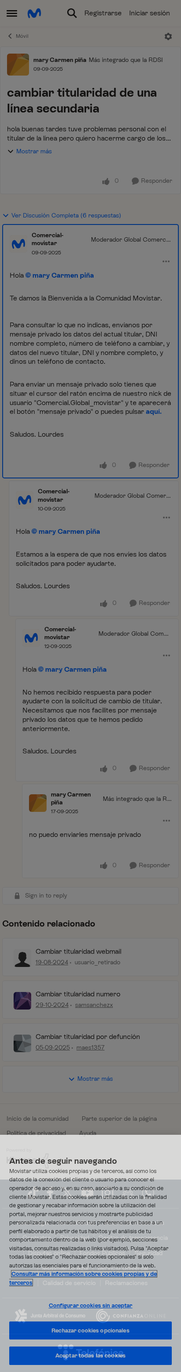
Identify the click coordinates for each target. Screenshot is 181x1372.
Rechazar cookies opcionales (90, 1330)
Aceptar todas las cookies (90, 1355)
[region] (90, 1253)
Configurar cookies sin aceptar (91, 1305)
